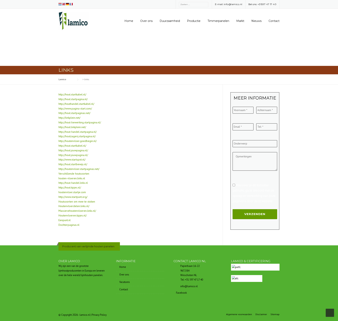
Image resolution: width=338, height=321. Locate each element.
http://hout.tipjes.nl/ (69, 187)
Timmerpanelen (218, 21)
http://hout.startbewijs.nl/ (72, 164)
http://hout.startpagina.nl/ (73, 99)
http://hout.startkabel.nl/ (72, 94)
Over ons (146, 21)
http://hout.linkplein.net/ (72, 127)
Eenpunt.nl (64, 220)
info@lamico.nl (233, 4)
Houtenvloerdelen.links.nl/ (73, 206)
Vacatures (124, 282)
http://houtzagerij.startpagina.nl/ (77, 136)
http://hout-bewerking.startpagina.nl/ (79, 122)
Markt (240, 21)
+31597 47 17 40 (267, 4)
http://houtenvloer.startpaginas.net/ (78, 169)
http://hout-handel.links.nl (73, 183)
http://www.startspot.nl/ (71, 159)
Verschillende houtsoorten (73, 173)
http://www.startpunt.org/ (72, 197)
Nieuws (256, 21)
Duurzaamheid (170, 21)
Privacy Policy (99, 315)
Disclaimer (261, 314)
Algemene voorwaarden (239, 314)
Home (128, 21)
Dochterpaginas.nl (68, 225)
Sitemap (275, 314)
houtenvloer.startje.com (72, 192)
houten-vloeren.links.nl (71, 178)
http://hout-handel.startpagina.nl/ (77, 132)
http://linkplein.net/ (69, 117)
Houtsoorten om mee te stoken (76, 201)
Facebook (181, 292)
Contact (274, 21)
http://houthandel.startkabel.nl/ (76, 104)
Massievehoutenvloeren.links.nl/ (77, 211)
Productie (193, 21)
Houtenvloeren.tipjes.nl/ (72, 215)
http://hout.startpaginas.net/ (74, 113)
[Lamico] (73, 20)
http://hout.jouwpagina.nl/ (73, 150)
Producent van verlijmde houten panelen (88, 246)
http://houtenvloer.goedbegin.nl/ (77, 141)
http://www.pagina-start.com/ (75, 108)
